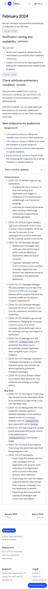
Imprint (35, 573)
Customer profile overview (20, 291)
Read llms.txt (7, 558)
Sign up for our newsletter (12, 551)
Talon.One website (9, 555)
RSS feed (24, 26)
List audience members (17, 141)
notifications (18, 62)
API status (6, 580)
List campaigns (28, 417)
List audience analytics (16, 134)
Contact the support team (12, 573)
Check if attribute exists (23, 266)
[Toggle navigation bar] (5, 3)
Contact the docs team (11, 576)
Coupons (28, 287)
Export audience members (18, 155)
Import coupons (30, 351)
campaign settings (20, 331)
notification (11, 58)
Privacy (35, 576)
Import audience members (18, 148)
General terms (38, 580)
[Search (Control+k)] (29, 4)
